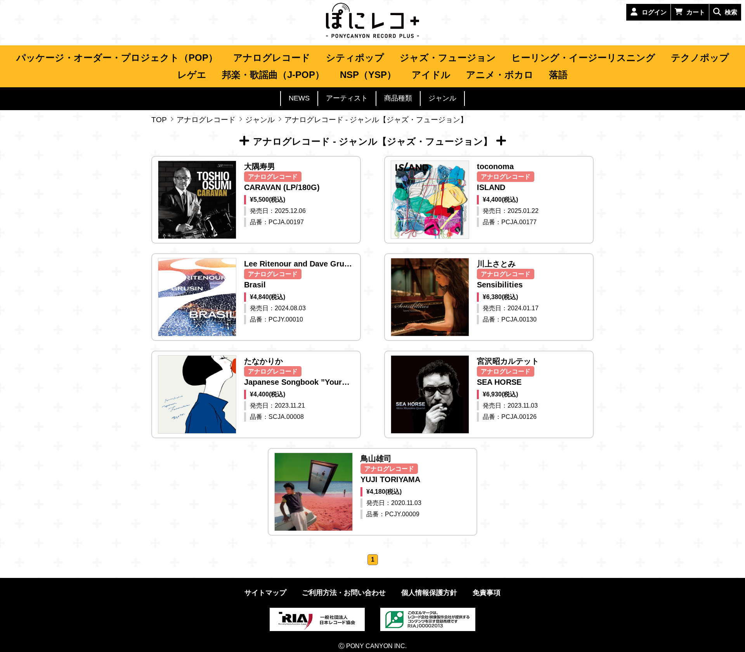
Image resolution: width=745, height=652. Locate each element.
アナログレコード (206, 120)
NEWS (299, 98)
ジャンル (260, 120)
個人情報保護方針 (429, 593)
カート (695, 12)
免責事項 (487, 593)
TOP (159, 120)
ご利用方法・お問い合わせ (344, 593)
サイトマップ (265, 593)
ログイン (654, 12)
